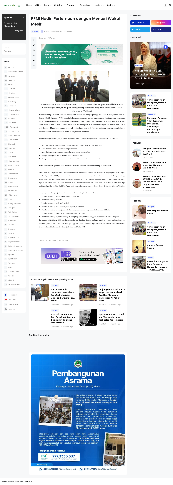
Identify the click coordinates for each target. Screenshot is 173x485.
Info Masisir (12, 161)
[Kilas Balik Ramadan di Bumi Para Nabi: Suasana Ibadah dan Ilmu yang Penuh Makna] (40, 317)
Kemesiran (84, 5)
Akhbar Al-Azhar (14, 71)
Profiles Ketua (12, 216)
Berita (46, 5)
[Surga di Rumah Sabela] (139, 246)
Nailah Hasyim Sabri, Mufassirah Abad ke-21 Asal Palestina (149, 74)
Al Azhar (10, 76)
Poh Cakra (11, 212)
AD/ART (10, 67)
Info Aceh (10, 157)
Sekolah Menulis (13, 246)
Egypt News (12, 114)
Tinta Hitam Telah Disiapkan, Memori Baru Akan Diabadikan (156, 104)
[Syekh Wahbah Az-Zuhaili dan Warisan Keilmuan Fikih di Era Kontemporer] (88, 317)
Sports (9, 254)
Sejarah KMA (12, 237)
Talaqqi (71, 5)
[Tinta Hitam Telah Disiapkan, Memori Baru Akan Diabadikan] (139, 101)
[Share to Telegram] (34, 60)
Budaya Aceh (12, 97)
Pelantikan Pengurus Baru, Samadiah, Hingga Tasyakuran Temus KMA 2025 (157, 265)
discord (12, 309)
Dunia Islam (12, 110)
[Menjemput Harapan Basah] (139, 212)
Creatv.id (28, 481)
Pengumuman (13, 203)
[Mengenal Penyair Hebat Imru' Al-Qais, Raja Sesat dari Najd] (136, 152)
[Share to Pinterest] (33, 55)
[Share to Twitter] (34, 45)
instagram (160, 22)
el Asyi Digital (12, 284)
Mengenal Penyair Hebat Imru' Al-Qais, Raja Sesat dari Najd (154, 151)
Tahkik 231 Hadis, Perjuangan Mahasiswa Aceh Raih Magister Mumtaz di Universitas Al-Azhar (63, 295)
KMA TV (9, 169)
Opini (9, 199)
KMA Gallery (12, 165)
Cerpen (10, 105)
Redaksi (7, 51)
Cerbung (10, 101)
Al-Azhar (58, 5)
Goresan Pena (13, 131)
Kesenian (11, 178)
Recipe (9, 225)
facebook (13, 295)
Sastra (110, 5)
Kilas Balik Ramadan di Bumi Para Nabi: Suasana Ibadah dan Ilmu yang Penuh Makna (63, 318)
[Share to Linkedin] (34, 50)
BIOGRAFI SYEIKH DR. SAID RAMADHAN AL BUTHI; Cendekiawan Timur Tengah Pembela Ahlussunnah (154, 181)
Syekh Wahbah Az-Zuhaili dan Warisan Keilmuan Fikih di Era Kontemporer (111, 317)
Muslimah (11, 191)
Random (10, 220)
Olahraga (11, 195)
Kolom (9, 182)
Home (29, 5)
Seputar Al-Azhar (14, 250)
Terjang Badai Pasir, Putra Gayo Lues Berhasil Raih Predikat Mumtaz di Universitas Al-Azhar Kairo (112, 295)
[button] (165, 5)
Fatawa (10, 118)
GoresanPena (12, 135)
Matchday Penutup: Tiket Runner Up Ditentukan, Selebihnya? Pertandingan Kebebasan (157, 125)
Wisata (9, 276)
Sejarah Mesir (12, 242)
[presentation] (21, 17)
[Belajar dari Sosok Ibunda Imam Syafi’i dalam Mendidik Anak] (136, 166)
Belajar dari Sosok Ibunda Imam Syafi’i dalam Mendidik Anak (155, 165)
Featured (11, 127)
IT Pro (9, 152)
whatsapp (13, 304)
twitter (138, 29)
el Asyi (9, 280)
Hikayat (10, 144)
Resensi (10, 229)
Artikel (10, 88)
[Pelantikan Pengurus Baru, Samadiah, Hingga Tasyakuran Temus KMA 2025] (139, 262)
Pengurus (10, 208)
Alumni (10, 80)
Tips (8, 267)
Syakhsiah (11, 259)
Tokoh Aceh (12, 271)
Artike (9, 84)
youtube (12, 299)
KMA (37, 5)
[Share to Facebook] (33, 40)
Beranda (42, 38)
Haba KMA (11, 139)
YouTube (157, 29)
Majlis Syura (11, 186)
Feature (98, 5)
